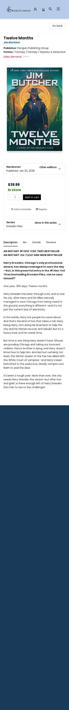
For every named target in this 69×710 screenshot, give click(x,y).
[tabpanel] (34, 323)
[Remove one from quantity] (10, 197)
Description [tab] (11, 242)
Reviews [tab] (51, 242)
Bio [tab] (25, 242)
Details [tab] (36, 242)
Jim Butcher (12, 42)
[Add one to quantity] (20, 197)
